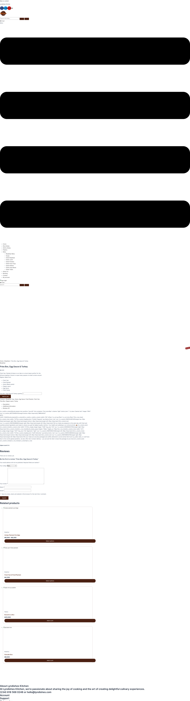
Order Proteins (10, 261)
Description (6, 404)
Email (2, 490)
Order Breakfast (10, 257)
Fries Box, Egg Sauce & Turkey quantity (11, 393)
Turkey (16, 401)
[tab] (47, 404)
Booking (5, 273)
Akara (16, 399)
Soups (7, 256)
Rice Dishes (6, 246)
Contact (5, 275)
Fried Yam (37, 399)
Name (2, 487)
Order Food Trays (11, 263)
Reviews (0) (6, 408)
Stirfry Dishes (7, 248)
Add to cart (5, 396)
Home (4, 244)
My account (6, 277)
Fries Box (2, 401)
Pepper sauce (10, 401)
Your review (4, 483)
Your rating (3, 466)
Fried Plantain (29, 399)
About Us (5, 271)
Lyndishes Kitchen (5, 4)
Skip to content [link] (4, 1)
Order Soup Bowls (11, 267)
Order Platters (10, 265)
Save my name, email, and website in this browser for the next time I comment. (24, 494)
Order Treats (9, 269)
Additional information (9, 406)
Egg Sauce (22, 399)
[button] (95, 132)
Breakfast (7, 361)
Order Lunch (9, 259)
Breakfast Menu (10, 254)
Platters (5, 250)
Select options (50, 541)
